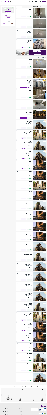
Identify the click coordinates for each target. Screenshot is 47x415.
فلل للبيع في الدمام (5, 412)
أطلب (4, 23)
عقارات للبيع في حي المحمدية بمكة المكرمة (40, 397)
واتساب (29, 16)
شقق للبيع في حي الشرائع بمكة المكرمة (18, 393)
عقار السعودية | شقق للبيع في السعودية (38, 386)
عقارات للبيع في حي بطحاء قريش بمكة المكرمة (40, 400)
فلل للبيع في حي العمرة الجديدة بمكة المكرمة (29, 394)
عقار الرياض (20, 408)
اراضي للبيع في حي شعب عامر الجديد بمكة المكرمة (7, 400)
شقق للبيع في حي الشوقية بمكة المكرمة (18, 394)
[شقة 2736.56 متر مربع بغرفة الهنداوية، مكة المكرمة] (39, 129)
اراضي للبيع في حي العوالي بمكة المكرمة (7, 394)
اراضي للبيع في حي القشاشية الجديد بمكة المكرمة (7, 395)
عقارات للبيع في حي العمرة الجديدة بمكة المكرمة (40, 394)
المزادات (36, 1)
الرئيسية (45, 386)
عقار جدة (21, 410)
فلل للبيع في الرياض (5, 408)
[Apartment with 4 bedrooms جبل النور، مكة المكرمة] (39, 38)
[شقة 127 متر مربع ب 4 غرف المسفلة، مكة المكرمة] (39, 109)
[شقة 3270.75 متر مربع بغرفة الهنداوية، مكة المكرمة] (39, 149)
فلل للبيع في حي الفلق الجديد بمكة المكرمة (29, 396)
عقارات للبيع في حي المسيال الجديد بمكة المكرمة (40, 398)
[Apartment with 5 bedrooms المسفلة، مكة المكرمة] (39, 98)
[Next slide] (1, 395)
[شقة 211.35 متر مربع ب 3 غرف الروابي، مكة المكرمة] (39, 67)
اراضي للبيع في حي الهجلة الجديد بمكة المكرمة (7, 399)
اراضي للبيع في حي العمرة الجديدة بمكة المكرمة (7, 393)
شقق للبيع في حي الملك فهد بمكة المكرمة (18, 398)
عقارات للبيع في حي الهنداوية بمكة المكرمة (40, 399)
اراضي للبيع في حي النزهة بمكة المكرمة (7, 397)
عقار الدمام (20, 412)
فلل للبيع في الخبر (5, 414)
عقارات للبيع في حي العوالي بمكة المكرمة (40, 395)
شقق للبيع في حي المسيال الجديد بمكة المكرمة (18, 397)
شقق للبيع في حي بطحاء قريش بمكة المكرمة (18, 400)
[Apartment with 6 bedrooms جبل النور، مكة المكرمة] (39, 17)
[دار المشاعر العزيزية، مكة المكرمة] (39, 88)
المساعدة (28, 1)
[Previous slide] (46, 395)
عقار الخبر (21, 414)
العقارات (44, 3)
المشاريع (32, 1)
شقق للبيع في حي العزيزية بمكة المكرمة (18, 395)
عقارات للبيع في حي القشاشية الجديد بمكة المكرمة (40, 396)
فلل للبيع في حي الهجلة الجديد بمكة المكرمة (29, 400)
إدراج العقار (11, 1)
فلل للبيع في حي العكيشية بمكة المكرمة (29, 393)
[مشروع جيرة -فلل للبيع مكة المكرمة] (39, 119)
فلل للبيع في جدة (5, 410)
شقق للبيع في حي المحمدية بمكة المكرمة (18, 396)
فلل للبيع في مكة (5, 411)
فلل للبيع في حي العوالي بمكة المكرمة (29, 395)
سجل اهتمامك (23, 87)
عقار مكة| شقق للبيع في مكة (28, 386)
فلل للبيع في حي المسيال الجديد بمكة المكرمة (29, 398)
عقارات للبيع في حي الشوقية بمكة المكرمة (40, 393)
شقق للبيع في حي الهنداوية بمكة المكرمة (18, 399)
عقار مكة (21, 411)
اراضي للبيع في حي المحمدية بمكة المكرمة (7, 396)
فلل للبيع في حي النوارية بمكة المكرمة (29, 399)
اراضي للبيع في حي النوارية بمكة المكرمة (7, 398)
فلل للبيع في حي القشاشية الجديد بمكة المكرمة (29, 397)
